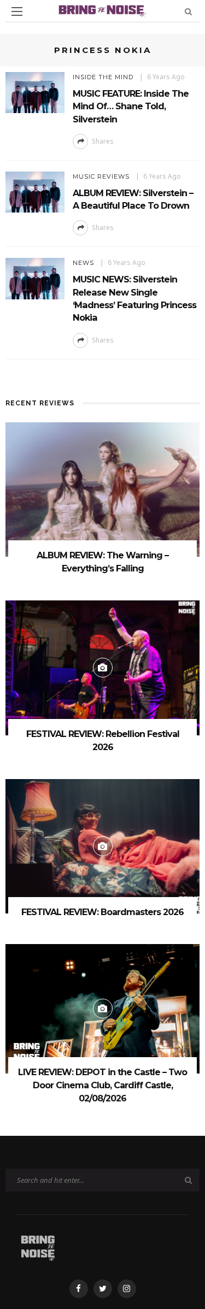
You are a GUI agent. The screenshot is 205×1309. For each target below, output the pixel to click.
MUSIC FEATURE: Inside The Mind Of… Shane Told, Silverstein (131, 106)
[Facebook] (78, 1288)
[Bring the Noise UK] (38, 1246)
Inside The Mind (103, 77)
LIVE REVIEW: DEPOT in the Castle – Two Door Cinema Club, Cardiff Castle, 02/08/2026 (102, 1085)
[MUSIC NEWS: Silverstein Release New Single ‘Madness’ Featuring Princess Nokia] (35, 278)
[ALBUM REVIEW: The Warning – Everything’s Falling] (102, 488)
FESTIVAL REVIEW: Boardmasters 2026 (102, 912)
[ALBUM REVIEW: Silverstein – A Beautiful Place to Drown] (35, 191)
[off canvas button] (16, 11)
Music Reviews (101, 176)
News (83, 263)
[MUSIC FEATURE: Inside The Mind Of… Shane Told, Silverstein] (35, 91)
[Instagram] (127, 1288)
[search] (188, 11)
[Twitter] (102, 1288)
